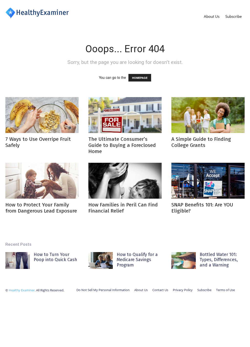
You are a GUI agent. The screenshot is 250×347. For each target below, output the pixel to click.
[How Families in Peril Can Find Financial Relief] (125, 181)
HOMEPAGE (139, 78)
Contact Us (160, 290)
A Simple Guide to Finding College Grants (201, 142)
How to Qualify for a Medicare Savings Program (137, 260)
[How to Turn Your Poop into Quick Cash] (17, 260)
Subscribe (233, 16)
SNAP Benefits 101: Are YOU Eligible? (202, 208)
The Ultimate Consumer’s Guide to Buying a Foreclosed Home (122, 145)
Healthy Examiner (22, 290)
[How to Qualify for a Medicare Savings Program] (100, 260)
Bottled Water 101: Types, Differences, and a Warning (219, 260)
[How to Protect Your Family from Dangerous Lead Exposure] (42, 181)
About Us (211, 16)
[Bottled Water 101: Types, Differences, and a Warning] (183, 260)
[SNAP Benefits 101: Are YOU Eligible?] (208, 181)
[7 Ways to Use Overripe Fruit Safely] (42, 115)
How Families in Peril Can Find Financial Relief (123, 208)
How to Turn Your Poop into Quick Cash (55, 257)
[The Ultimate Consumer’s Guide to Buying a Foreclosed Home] (125, 115)
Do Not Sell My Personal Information (103, 290)
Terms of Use (225, 290)
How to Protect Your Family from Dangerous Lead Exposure (41, 208)
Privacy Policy (183, 290)
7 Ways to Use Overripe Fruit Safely (38, 142)
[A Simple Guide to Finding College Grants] (208, 115)
